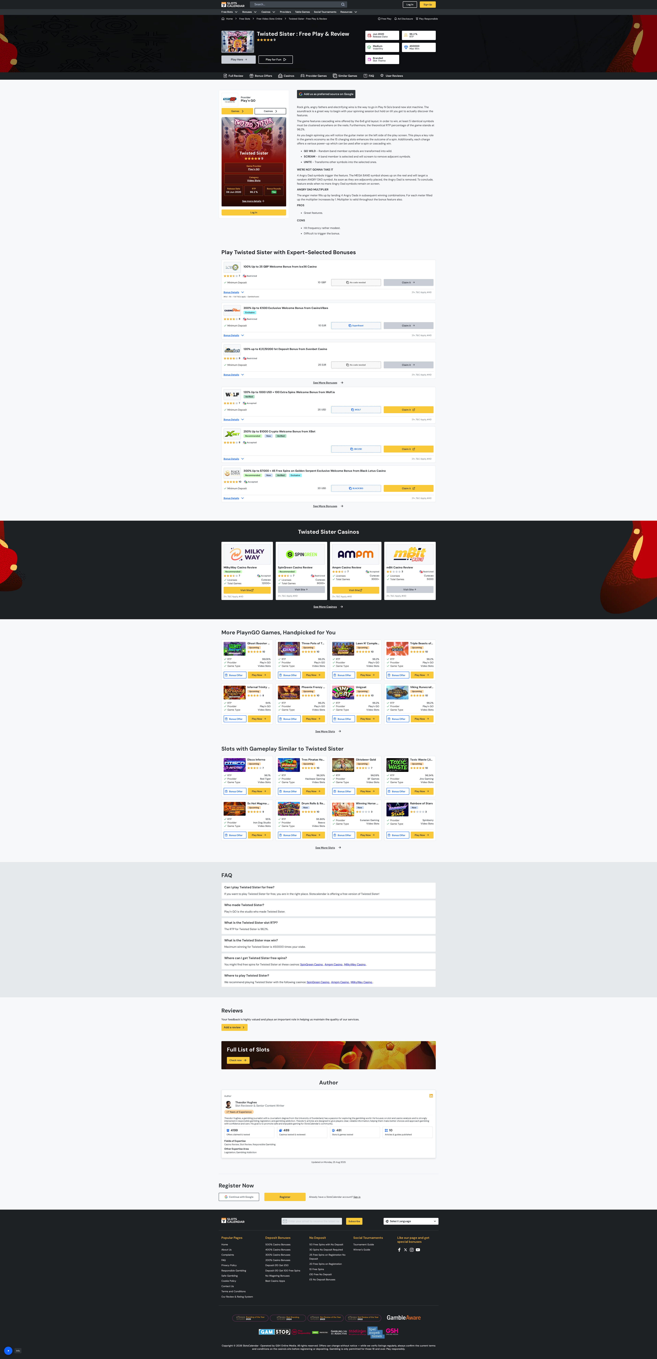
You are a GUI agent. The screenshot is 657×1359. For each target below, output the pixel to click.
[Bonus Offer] (235, 675)
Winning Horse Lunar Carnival (367, 803)
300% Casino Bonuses (277, 1254)
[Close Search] (343, 4)
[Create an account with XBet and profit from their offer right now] (423, 458)
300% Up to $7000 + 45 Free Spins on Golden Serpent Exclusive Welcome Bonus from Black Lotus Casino (315, 470)
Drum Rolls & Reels (313, 803)
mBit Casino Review (399, 567)
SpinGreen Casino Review (295, 567)
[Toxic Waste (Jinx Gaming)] (397, 765)
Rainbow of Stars (421, 803)
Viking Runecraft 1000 (421, 687)
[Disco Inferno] (235, 765)
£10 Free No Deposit (320, 1274)
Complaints (227, 1254)
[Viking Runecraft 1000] (397, 692)
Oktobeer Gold (366, 759)
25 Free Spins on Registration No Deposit (327, 1256)
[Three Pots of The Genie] (289, 649)
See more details (251, 201)
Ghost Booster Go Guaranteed (258, 643)
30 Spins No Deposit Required (326, 1249)
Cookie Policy (228, 1280)
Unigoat (361, 687)
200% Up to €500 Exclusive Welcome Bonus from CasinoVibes (286, 308)
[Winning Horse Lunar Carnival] (343, 809)
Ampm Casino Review (346, 567)
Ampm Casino (334, 964)
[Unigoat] (343, 692)
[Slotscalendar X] (406, 1249)
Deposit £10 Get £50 (277, 1265)
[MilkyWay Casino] (247, 554)
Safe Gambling (229, 1275)
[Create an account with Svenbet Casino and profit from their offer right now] (423, 374)
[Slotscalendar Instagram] (413, 1249)
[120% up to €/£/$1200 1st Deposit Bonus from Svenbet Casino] (232, 349)
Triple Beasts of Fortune (421, 643)
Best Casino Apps (275, 1280)
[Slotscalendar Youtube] (419, 1249)
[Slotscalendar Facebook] (400, 1249)
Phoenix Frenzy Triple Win (313, 687)
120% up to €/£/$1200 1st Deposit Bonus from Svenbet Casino (285, 349)
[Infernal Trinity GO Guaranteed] (235, 692)
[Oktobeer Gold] (343, 765)
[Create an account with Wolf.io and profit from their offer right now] (423, 419)
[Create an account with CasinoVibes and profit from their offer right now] (423, 335)
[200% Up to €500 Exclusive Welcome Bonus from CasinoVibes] (232, 310)
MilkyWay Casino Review (240, 567)
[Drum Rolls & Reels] (289, 809)
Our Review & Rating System (237, 1296)
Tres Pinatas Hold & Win (313, 759)
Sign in (357, 1197)
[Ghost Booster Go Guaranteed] (235, 649)
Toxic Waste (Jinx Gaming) (421, 759)
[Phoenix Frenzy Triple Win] (289, 692)
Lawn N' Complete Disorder (367, 643)
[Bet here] (236, 596)
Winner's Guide (361, 1249)
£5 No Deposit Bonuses (322, 1279)
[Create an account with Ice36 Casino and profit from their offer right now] (423, 292)
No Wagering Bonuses (277, 1275)
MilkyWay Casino (355, 964)
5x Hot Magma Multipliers (258, 803)
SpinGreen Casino (311, 964)
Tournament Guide (363, 1244)
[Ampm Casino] (355, 554)
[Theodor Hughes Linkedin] (431, 1095)
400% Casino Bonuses (277, 1249)
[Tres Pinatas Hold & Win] (289, 765)
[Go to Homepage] (232, 4)
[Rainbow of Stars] (397, 809)
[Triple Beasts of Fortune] (397, 649)
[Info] (8, 1351)
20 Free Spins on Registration (325, 1263)
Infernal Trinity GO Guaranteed (258, 687)
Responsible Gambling (233, 1270)
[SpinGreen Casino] (301, 554)
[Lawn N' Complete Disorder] (343, 649)
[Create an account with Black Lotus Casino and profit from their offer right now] (423, 498)
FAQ (223, 1260)
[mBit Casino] (410, 554)
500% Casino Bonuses (277, 1244)
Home (224, 1244)
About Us (226, 1249)
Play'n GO (254, 169)
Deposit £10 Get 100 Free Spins (282, 1270)
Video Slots (253, 180)
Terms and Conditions (233, 1291)
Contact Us (227, 1286)
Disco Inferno (256, 759)
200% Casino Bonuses (277, 1260)
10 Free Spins (316, 1269)
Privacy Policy (229, 1265)
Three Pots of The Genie (313, 643)
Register (285, 1197)
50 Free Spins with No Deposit (326, 1244)
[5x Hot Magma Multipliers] (235, 809)
